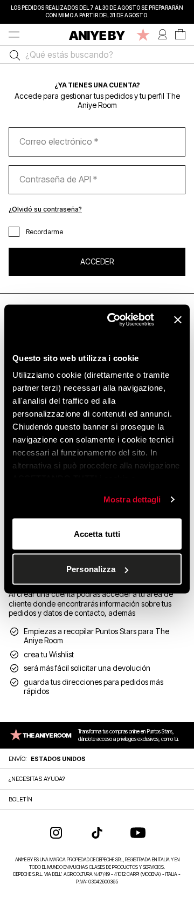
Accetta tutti (97, 533)
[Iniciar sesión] (162, 34)
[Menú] (14, 34)
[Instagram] (56, 832)
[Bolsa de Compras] (180, 34)
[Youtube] (137, 832)
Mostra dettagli (132, 499)
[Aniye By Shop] (97, 34)
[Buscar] (12, 54)
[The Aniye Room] (143, 34)
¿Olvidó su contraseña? (45, 209)
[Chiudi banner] (178, 319)
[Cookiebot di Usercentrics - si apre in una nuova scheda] (113, 320)
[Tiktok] (97, 832)
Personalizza (90, 569)
